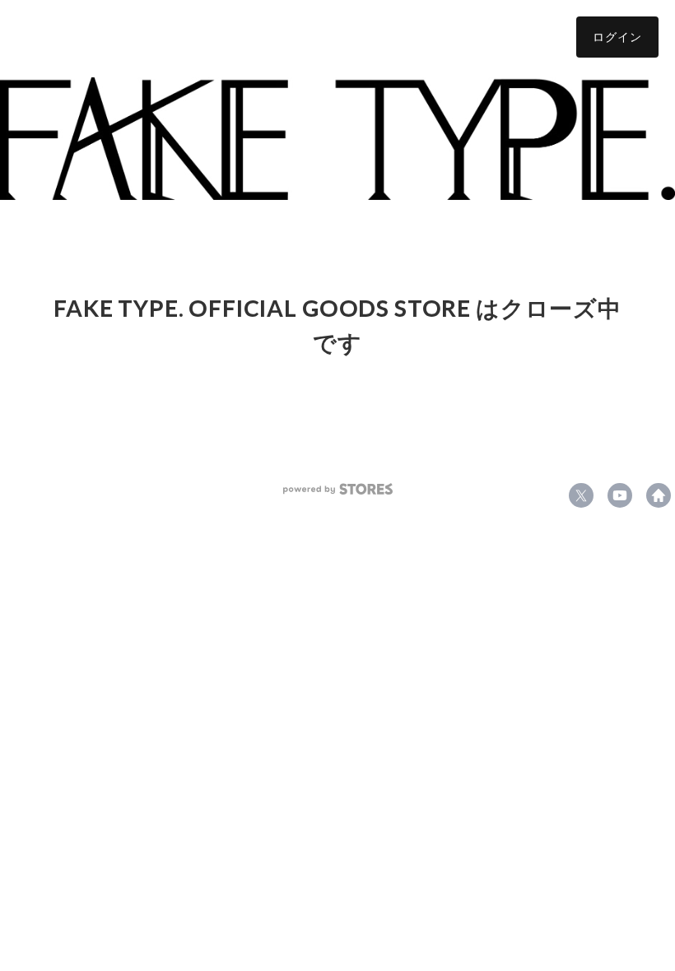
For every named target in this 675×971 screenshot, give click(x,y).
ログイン (617, 37)
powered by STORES (338, 489)
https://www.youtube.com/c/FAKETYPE (620, 495)
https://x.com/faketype (581, 495)
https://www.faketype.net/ (658, 495)
